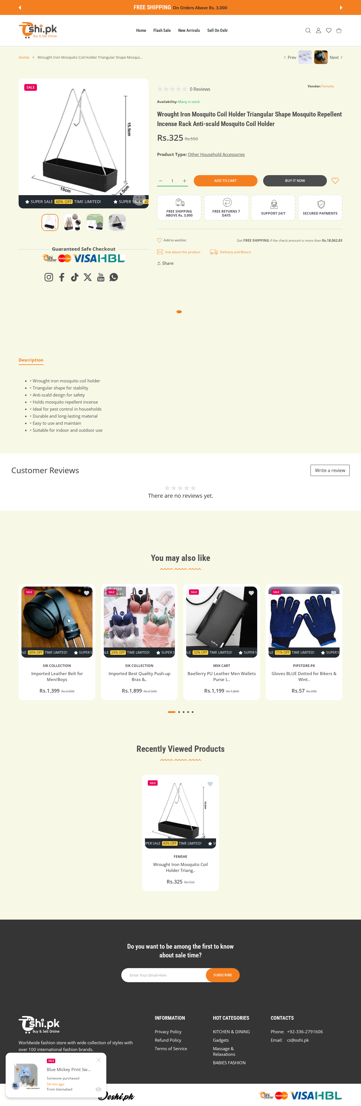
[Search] (308, 30)
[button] (20, 7)
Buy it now (295, 180)
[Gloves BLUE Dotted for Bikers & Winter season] (304, 622)
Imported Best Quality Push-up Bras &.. (139, 676)
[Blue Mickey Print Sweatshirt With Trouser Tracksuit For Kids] (26, 1075)
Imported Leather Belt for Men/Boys (57, 676)
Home (24, 57)
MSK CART (221, 666)
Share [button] (168, 263)
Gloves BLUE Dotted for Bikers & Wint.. (304, 676)
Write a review (330, 470)
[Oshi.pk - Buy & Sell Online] (38, 30)
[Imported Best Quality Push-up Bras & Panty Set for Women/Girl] (139, 622)
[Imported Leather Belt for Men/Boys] (57, 622)
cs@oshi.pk (298, 1040)
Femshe (328, 86)
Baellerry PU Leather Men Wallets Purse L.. (222, 676)
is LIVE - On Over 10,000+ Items (196, 7)
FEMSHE (180, 857)
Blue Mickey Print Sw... (69, 1069)
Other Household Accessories (216, 154)
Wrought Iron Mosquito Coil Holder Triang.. (180, 867)
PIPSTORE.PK (304, 666)
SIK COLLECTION (57, 666)
